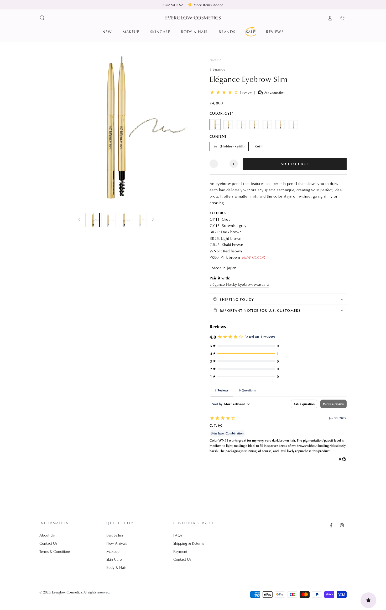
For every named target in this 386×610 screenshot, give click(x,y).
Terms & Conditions (54, 551)
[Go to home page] (193, 17)
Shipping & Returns (188, 543)
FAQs (177, 535)
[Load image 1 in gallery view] (93, 220)
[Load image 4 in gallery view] (140, 220)
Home (214, 60)
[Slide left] (79, 220)
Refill (260, 147)
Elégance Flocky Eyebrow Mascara (239, 284)
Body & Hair (116, 567)
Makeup (112, 551)
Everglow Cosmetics (67, 592)
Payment (180, 551)
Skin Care (114, 559)
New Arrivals (116, 543)
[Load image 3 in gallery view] (124, 220)
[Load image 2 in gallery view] (108, 220)
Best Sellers (114, 535)
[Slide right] (153, 220)
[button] (42, 18)
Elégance (218, 69)
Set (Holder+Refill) (229, 147)
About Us (47, 535)
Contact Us (48, 543)
